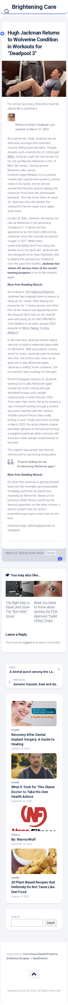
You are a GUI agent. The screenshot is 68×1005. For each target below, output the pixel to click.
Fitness (50, 552)
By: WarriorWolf (23, 839)
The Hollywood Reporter (39, 292)
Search (15, 916)
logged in (29, 642)
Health (15, 730)
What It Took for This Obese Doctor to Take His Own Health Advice (33, 791)
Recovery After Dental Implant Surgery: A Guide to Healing (33, 739)
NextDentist (40, 958)
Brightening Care (34, 6)
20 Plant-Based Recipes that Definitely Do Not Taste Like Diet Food (33, 887)
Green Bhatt (36, 553)
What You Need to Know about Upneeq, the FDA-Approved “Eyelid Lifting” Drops (46, 611)
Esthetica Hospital (18, 958)
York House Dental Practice (40, 954)
